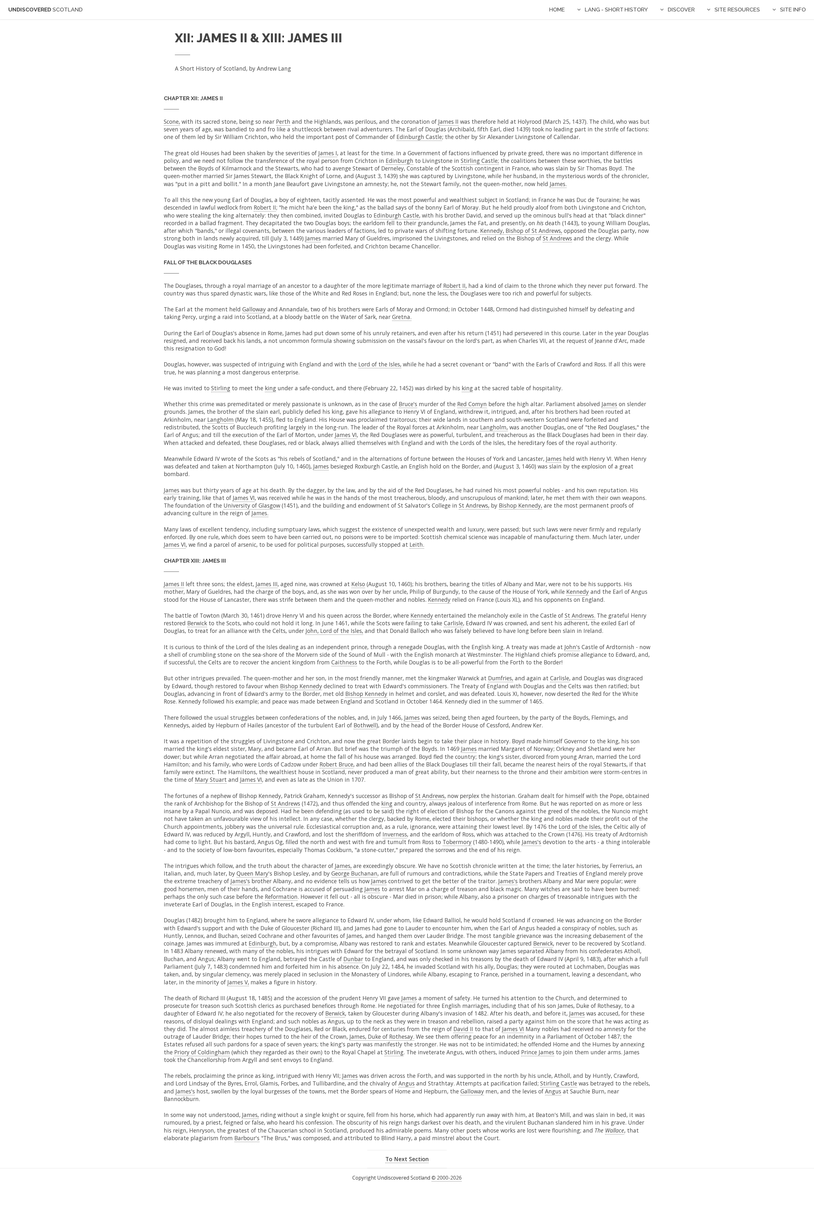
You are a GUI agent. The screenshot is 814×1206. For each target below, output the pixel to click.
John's (572, 647)
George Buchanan (354, 873)
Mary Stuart (211, 779)
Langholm (220, 419)
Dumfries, (500, 678)
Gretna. (401, 317)
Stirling (220, 388)
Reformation (281, 896)
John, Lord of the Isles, (334, 630)
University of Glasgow (252, 505)
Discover (681, 9)
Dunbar (353, 959)
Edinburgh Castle (419, 137)
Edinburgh (399, 160)
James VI (346, 435)
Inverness (395, 834)
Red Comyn (472, 404)
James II (448, 121)
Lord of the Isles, (379, 364)
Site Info (793, 9)
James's (531, 842)
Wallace (614, 1130)
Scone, (172, 121)
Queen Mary (252, 873)
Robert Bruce (336, 764)
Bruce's (408, 404)
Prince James (537, 1052)
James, (343, 866)
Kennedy (577, 591)
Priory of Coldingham (202, 1052)
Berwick (197, 623)
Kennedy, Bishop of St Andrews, (521, 230)
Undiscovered (45, 9)
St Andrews (557, 238)
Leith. (417, 544)
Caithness (344, 662)
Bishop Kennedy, (520, 505)
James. (558, 184)
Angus (406, 1083)
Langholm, (494, 427)
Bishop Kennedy (301, 686)
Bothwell (365, 725)
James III (267, 584)
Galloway (254, 309)
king (270, 388)
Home (557, 9)
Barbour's (246, 1138)
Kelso (358, 584)
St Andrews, (474, 505)
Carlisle (453, 623)
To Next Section (407, 1159)
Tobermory (457, 842)
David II (463, 1029)
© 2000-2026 (446, 1177)
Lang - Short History (616, 9)
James (313, 238)
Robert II (265, 207)
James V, (238, 982)
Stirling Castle (558, 1083)
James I (327, 153)
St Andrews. (580, 615)
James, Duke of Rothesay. (381, 1036)
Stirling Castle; (480, 160)
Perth (283, 121)
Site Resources (737, 9)
